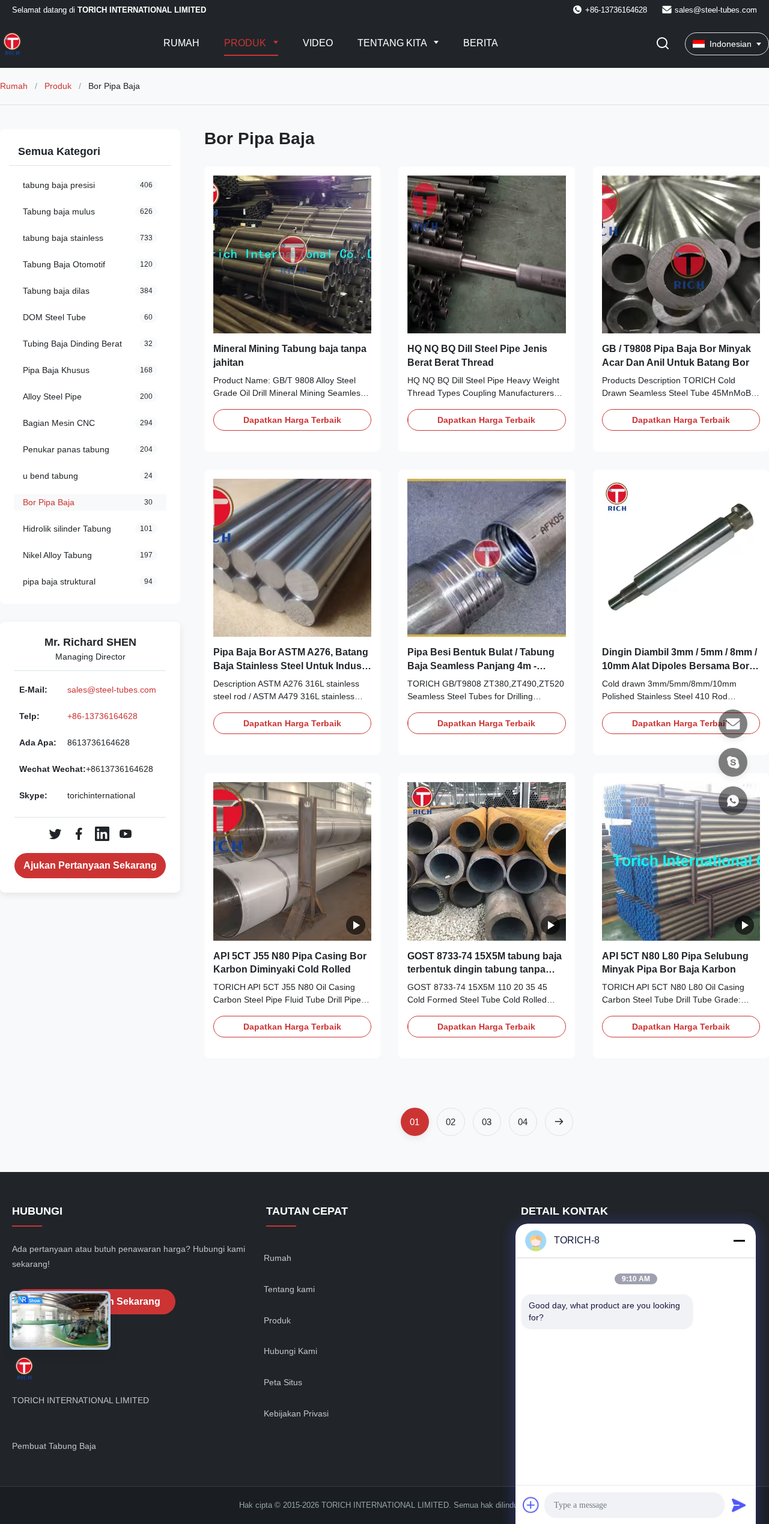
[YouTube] (125, 834)
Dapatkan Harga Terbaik (292, 420)
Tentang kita (393, 43)
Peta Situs (283, 1382)
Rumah (181, 43)
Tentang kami (289, 1289)
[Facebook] (78, 834)
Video (318, 43)
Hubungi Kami (290, 1351)
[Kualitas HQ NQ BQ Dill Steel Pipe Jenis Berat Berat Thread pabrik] (486, 254)
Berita (480, 43)
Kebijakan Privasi (296, 1413)
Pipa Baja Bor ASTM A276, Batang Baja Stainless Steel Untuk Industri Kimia (292, 665)
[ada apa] (733, 800)
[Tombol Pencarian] (662, 44)
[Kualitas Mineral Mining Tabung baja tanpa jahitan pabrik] (292, 254)
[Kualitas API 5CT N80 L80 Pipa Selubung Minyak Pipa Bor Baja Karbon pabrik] (681, 861)
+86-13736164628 (102, 716)
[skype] (733, 762)
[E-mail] (733, 723)
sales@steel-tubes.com (716, 9)
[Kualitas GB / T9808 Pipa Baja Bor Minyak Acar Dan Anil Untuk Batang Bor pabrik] (681, 254)
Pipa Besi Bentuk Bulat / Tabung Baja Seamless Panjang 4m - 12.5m (481, 665)
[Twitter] (55, 834)
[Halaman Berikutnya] (559, 1122)
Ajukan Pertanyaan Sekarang (90, 865)
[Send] (739, 1505)
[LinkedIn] (102, 834)
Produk (246, 43)
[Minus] (739, 1240)
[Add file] (531, 1505)
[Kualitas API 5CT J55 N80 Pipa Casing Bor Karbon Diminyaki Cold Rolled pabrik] (292, 861)
